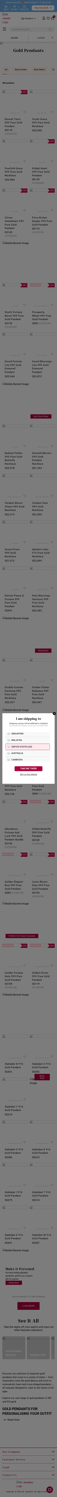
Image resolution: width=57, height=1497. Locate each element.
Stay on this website (28, 774)
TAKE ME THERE (28, 768)
